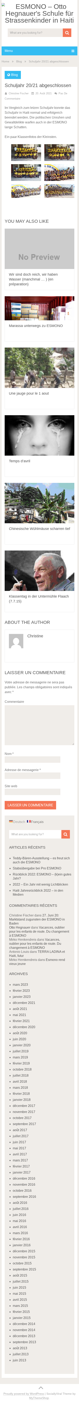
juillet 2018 (21, 1075)
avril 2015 (20, 1299)
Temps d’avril (19, 461)
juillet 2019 (21, 1051)
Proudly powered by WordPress (23, 1393)
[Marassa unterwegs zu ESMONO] (39, 308)
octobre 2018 (22, 1069)
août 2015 (20, 1275)
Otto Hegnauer (19, 927)
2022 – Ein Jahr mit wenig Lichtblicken (40, 884)
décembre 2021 (24, 1003)
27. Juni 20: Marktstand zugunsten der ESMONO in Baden (37, 919)
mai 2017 (19, 1148)
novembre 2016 (24, 1184)
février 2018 (21, 1093)
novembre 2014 (24, 1330)
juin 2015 (19, 1287)
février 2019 (21, 1063)
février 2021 (21, 1021)
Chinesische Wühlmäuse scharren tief (39, 529)
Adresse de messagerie (23, 770)
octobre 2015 (22, 1263)
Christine (35, 636)
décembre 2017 (24, 1106)
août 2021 (20, 1009)
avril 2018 (20, 1081)
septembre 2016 (24, 1196)
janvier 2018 (22, 1099)
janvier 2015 (22, 1318)
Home (5, 61)
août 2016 (20, 1202)
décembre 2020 (24, 1027)
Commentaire (14, 701)
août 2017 (20, 1130)
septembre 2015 (24, 1269)
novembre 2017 (24, 1112)
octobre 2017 (22, 1118)
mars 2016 (20, 1233)
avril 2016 (20, 1227)
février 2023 (21, 990)
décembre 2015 (24, 1251)
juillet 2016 (21, 1209)
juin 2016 (19, 1215)
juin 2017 (19, 1142)
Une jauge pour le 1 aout (29, 393)
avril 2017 (20, 1154)
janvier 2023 (22, 996)
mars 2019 (20, 1057)
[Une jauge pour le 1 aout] (39, 368)
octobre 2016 (22, 1190)
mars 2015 (20, 1305)
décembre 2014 (24, 1324)
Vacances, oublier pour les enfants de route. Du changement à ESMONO (39, 931)
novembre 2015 (24, 1257)
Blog (19, 61)
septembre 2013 (24, 1342)
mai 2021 (19, 1015)
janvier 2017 (22, 1172)
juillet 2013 (21, 1354)
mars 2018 (20, 1087)
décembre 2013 (24, 1336)
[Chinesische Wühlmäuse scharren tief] (39, 503)
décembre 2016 (24, 1178)
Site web (11, 786)
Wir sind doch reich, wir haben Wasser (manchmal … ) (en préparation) (33, 279)
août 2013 (20, 1348)
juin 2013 (19, 1360)
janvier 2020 (22, 1045)
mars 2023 (20, 984)
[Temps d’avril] (39, 435)
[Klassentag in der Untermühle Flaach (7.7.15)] (39, 571)
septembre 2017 (24, 1124)
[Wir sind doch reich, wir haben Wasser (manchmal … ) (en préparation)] (39, 249)
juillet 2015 (21, 1281)
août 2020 (20, 1033)
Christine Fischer (19, 93)
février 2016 (21, 1239)
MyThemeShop (39, 1398)
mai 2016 (19, 1221)
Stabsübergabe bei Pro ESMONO (37, 868)
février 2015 (21, 1312)
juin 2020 (19, 1039)
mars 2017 (20, 1160)
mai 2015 (19, 1293)
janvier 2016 (22, 1245)
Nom (9, 754)
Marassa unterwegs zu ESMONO (36, 326)
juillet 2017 (21, 1136)
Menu (9, 51)
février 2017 (21, 1166)
